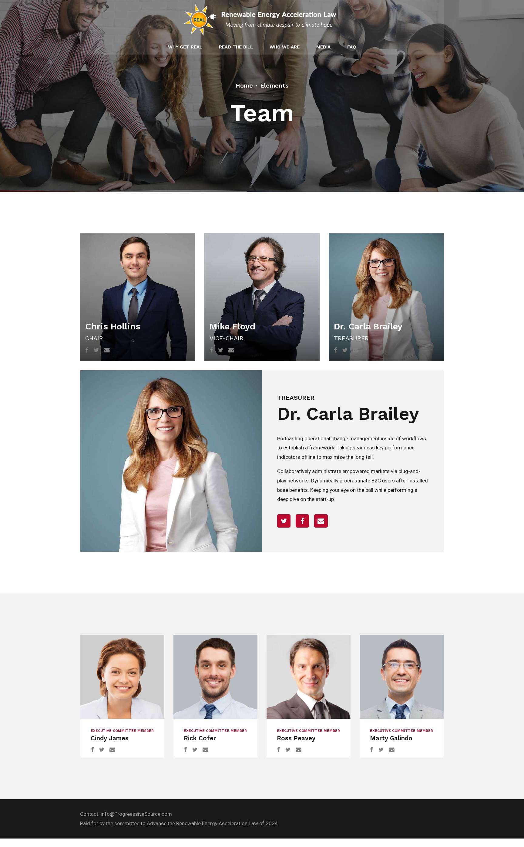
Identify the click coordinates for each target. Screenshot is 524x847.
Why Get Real (185, 47)
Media (323, 47)
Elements (274, 85)
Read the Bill (236, 47)
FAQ (351, 47)
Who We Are (285, 47)
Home (244, 85)
